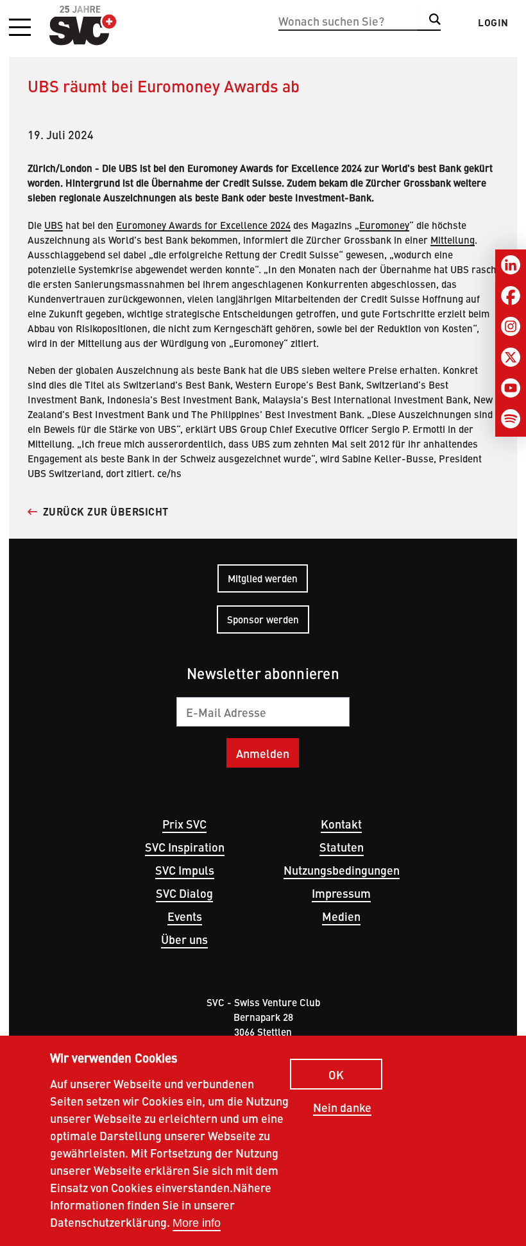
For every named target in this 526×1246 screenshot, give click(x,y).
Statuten (341, 847)
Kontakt (341, 824)
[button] (20, 28)
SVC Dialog (184, 893)
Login (493, 22)
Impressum (341, 893)
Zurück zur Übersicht (106, 511)
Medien (341, 916)
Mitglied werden (263, 578)
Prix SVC (184, 824)
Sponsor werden (263, 619)
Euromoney (384, 225)
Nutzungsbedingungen (342, 870)
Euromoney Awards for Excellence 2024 (203, 225)
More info (197, 1223)
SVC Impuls (184, 870)
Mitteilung (452, 239)
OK (336, 1074)
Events (184, 916)
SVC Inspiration (185, 847)
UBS (53, 225)
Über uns (184, 939)
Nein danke (342, 1108)
